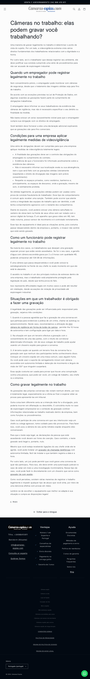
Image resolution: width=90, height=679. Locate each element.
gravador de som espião (21, 474)
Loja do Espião (45, 597)
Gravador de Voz (45, 602)
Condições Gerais (45, 631)
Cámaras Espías (17, 674)
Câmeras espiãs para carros (45, 622)
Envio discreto (45, 551)
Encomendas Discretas (71, 534)
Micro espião (45, 606)
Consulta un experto (18, 553)
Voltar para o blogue (46, 512)
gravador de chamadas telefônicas (54, 450)
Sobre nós (71, 567)
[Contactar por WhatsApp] (84, 673)
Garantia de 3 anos (46, 565)
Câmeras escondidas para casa (45, 614)
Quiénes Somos (18, 558)
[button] (4, 9)
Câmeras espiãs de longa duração (45, 626)
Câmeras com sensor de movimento (45, 618)
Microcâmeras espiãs (45, 610)
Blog (72, 572)
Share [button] (15, 502)
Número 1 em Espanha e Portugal (45, 535)
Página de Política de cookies (45, 644)
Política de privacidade (45, 638)
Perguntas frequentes (71, 560)
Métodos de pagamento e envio (71, 542)
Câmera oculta (45, 593)
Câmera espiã (45, 589)
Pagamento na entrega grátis (45, 558)
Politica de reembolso (71, 549)
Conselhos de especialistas (45, 544)
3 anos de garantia (71, 554)
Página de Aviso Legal (45, 651)
